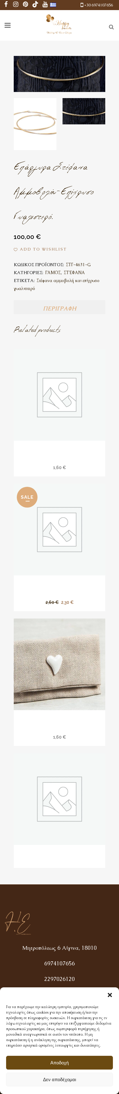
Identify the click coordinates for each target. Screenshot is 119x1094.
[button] (110, 995)
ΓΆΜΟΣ (53, 272)
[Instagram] (16, 5)
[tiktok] (35, 5)
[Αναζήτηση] (110, 26)
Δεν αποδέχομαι (59, 1079)
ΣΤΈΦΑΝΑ (74, 272)
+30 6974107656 (98, 5)
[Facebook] (6, 5)
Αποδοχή (59, 1062)
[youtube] (45, 5)
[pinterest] (26, 5)
